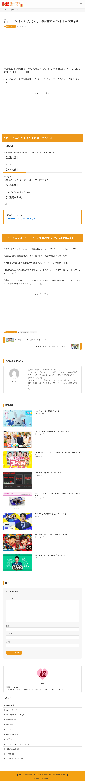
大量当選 (11, 720)
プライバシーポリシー (25, 774)
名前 (8, 626)
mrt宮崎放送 (24, 332)
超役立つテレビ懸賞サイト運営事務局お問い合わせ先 (50, 774)
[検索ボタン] (72, 4)
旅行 (9, 739)
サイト (8, 642)
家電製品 (10, 724)
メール (9, 634)
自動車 (10, 754)
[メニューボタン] (81, 4)
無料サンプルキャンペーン (17, 744)
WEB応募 (33, 332)
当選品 (10, 729)
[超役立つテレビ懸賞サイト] (12, 4)
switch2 (10, 705)
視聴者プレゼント (10, 26)
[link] (29, 389)
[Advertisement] (42, 45)
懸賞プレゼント (13, 734)
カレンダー (11, 710)
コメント (10, 598)
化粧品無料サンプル (15, 715)
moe (14, 381)
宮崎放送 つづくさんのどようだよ (22, 219)
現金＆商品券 (12, 749)
